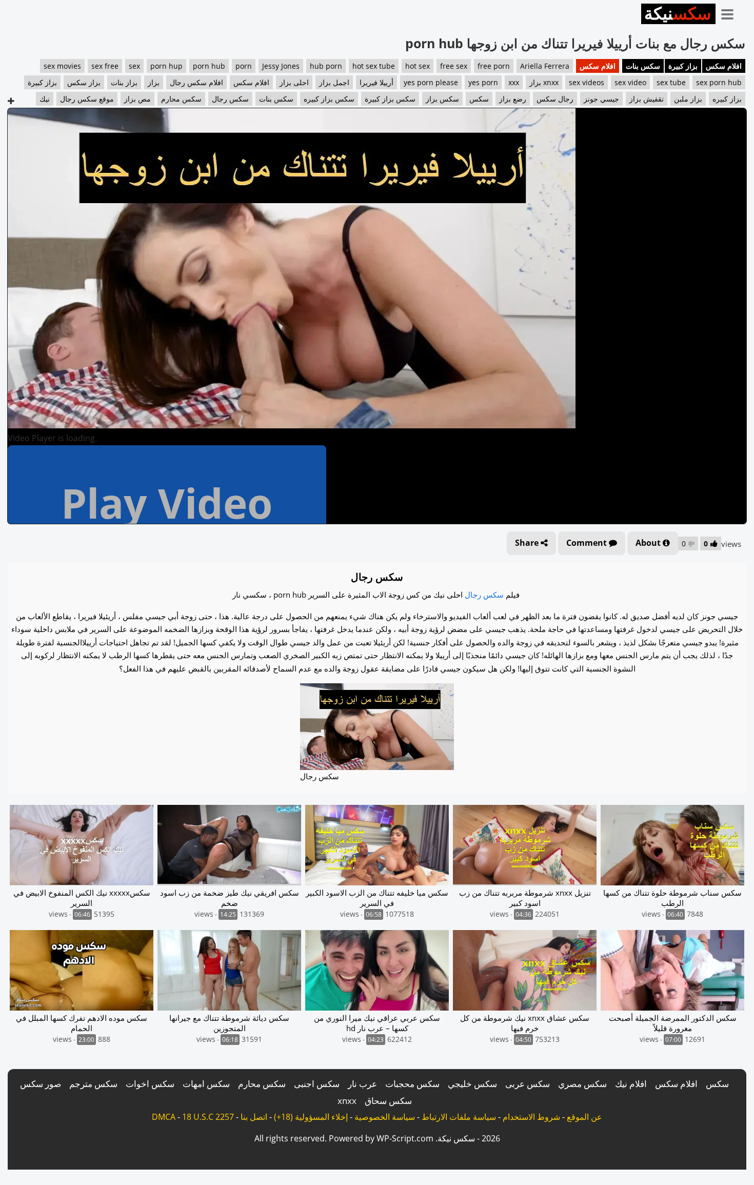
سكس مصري (582, 1084)
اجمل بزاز (334, 82)
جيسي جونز (601, 99)
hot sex (417, 66)
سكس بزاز (442, 99)
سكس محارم (181, 99)
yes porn (483, 82)
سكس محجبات (412, 1084)
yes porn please (431, 82)
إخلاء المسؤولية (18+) (311, 1116)
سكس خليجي (472, 1084)
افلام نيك (631, 1084)
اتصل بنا (254, 1116)
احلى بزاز (294, 82)
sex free (104, 66)
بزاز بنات (124, 82)
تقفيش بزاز (646, 99)
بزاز (154, 82)
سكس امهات (206, 1084)
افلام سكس (724, 66)
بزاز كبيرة (683, 66)
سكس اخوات (150, 1084)
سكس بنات (643, 66)
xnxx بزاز (544, 82)
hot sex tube (373, 66)
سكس (479, 99)
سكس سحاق (388, 1101)
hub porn (326, 66)
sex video (630, 82)
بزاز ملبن (688, 99)
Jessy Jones (281, 66)
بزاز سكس (84, 82)
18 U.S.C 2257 (208, 1116)
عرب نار (362, 1084)
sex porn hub (719, 82)
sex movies (62, 66)
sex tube (671, 82)
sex (134, 66)
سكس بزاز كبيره (329, 99)
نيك (44, 99)
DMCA (163, 1116)
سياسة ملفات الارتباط (459, 1116)
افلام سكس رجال (196, 82)
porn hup (166, 66)
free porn (494, 66)
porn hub (209, 66)
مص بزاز (137, 99)
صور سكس (40, 1084)
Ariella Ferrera (544, 66)
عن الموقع (584, 1116)
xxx (513, 82)
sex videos (586, 82)
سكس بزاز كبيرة (390, 99)
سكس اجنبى (317, 1084)
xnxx (347, 1101)
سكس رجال (230, 99)
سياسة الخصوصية (384, 1116)
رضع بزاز (512, 99)
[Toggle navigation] (731, 12)
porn (243, 66)
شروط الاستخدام (531, 1116)
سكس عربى (527, 1084)
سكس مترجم (93, 1084)
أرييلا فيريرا (376, 82)
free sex (453, 66)
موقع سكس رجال (87, 99)
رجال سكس (555, 99)
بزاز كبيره (727, 99)
